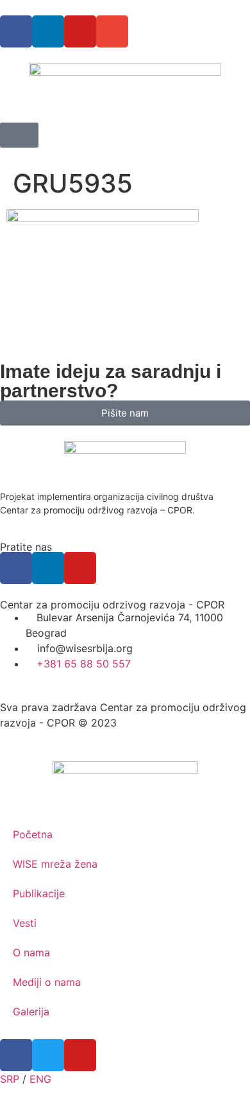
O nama (31, 952)
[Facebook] (16, 31)
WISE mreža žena (55, 863)
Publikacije (39, 893)
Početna (33, 834)
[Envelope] (112, 31)
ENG (40, 1078)
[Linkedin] (48, 31)
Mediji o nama (47, 982)
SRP (9, 1078)
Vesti (25, 923)
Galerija (31, 1011)
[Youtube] (80, 31)
